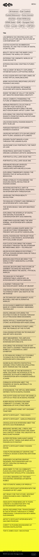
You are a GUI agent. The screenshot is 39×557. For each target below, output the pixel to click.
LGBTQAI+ (30, 26)
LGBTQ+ (22, 26)
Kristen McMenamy (23, 19)
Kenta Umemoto (27, 15)
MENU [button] (33, 4)
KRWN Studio (10, 22)
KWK (19, 22)
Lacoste (14, 26)
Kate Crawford (25, 11)
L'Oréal (7, 26)
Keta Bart (12, 19)
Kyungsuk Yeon (28, 22)
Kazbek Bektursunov (13, 15)
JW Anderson (13, 11)
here (18, 553)
